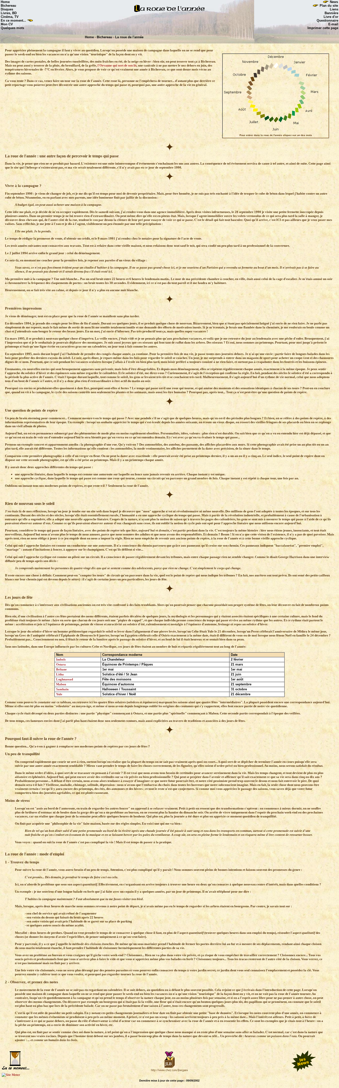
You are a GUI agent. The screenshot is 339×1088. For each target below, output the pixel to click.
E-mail (333, 24)
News (334, 2)
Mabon (61, 684)
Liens (334, 9)
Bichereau (8, 5)
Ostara (61, 664)
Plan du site (329, 5)
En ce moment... (13, 20)
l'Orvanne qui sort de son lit (117, 65)
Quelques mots (12, 28)
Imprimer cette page (322, 28)
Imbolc (61, 659)
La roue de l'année (129, 37)
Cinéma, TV (10, 17)
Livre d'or (331, 17)
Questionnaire (327, 20)
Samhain (62, 689)
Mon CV (7, 24)
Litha (60, 674)
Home (5, 2)
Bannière (331, 13)
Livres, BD (9, 13)
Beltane (61, 669)
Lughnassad (64, 679)
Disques (7, 9)
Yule (59, 694)
